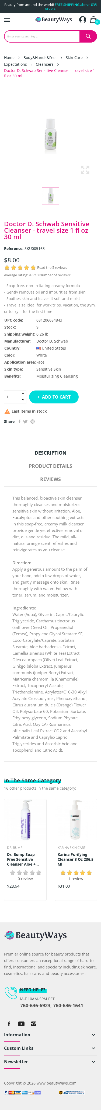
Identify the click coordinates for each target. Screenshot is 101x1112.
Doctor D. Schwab (52, 341)
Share (19, 421)
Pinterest (32, 421)
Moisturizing (47, 376)
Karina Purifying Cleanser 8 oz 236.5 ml (75, 859)
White (41, 355)
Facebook (9, 1024)
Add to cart (56, 397)
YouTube (21, 1024)
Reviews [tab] (50, 479)
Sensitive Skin (48, 369)
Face (40, 362)
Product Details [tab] (50, 466)
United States (54, 348)
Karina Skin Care (72, 847)
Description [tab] (51, 452)
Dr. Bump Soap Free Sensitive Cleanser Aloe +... (23, 859)
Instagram (34, 1024)
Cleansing (69, 376)
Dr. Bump (14, 847)
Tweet (25, 421)
